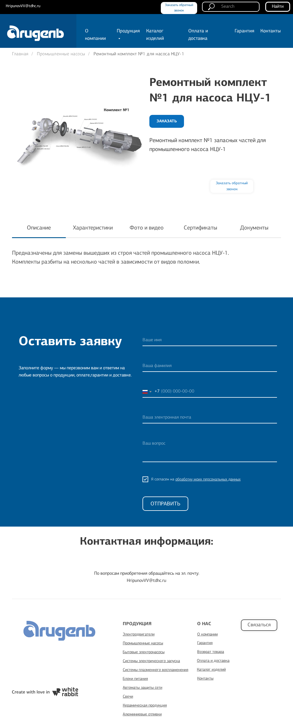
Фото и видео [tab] (147, 228)
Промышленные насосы (61, 54)
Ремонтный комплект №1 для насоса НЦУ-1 (139, 54)
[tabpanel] (146, 269)
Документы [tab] (254, 228)
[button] (231, 186)
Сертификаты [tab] (200, 228)
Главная (20, 54)
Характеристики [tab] (93, 228)
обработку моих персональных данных (208, 479)
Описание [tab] (39, 228)
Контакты (270, 31)
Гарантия (244, 31)
